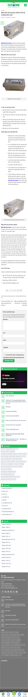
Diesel (11, 632)
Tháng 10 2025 (5, 524)
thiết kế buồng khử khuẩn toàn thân (8, 476)
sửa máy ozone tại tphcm (6, 469)
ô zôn (20, 655)
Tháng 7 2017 (5, 551)
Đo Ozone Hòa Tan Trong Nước (13, 425)
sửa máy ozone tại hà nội (17, 466)
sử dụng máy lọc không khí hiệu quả (8, 471)
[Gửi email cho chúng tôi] (11, 592)
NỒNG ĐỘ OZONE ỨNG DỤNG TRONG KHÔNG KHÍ (15, 434)
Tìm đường (3, 696)
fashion (15, 453)
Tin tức (2, 10)
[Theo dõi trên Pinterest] (16, 592)
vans (3, 655)
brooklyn (3, 448)
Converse (6, 632)
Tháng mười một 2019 (7, 539)
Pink (23, 650)
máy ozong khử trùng (15, 645)
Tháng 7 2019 (5, 548)
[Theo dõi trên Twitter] (8, 592)
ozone (11, 647)
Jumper (22, 634)
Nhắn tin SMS (25, 696)
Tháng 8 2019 (5, 545)
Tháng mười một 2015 (7, 554)
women (18, 476)
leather (8, 637)
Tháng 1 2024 (5, 527)
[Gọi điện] (14, 694)
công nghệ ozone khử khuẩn (6, 453)
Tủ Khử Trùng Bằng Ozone (12, 429)
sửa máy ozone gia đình (6, 466)
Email (4, 340)
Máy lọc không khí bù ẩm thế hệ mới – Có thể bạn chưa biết (20, 303)
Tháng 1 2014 (5, 560)
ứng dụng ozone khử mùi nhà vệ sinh (8, 479)
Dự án (4, 494)
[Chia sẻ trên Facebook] (9, 290)
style (17, 461)
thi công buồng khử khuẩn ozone (7, 474)
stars (21, 652)
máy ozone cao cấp (5, 640)
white (12, 655)
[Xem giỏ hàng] (25, 5)
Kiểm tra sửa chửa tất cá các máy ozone (16, 420)
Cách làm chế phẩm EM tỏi (12, 416)
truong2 (13, 17)
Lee (12, 637)
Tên (4, 333)
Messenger (19, 696)
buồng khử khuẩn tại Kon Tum (12, 448)
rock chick (10, 652)
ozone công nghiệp (5, 650)
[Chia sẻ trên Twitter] (12, 290)
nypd (3, 647)
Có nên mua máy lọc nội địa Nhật (7, 451)
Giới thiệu (8, 407)
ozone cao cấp (17, 647)
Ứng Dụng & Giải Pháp (7, 511)
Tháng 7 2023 (5, 533)
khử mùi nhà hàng (4, 456)
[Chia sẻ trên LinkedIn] (21, 290)
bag (2, 632)
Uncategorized (6, 508)
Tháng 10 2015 (5, 557)
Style (4, 500)
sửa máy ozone (23, 461)
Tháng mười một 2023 (7, 530)
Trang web (5, 347)
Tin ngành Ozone (6, 503)
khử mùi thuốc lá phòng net (15, 456)
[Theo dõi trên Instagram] (5, 592)
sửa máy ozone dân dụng (19, 464)
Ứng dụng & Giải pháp (11, 411)
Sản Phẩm (5, 497)
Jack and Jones (13, 634)
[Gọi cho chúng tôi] (14, 592)
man (18, 637)
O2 (5, 647)
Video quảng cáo (10, 395)
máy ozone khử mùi (11, 461)
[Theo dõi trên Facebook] (2, 592)
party (20, 650)
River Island (4, 652)
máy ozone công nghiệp (15, 640)
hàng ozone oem (5, 634)
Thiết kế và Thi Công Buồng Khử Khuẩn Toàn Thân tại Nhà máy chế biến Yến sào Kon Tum (16, 402)
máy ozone (3, 461)
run (14, 652)
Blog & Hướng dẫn (7, 488)
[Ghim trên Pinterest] (18, 290)
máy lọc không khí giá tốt (6, 459)
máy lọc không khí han (17, 459)
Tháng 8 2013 (5, 566)
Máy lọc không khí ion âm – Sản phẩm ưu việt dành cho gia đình (16, 439)
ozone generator (14, 650)
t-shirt (24, 652)
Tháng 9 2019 (5, 542)
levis (15, 637)
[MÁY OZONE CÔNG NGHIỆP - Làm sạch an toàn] (14, 5)
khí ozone (4, 637)
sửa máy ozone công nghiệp (6, 464)
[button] (2, 5)
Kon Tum (23, 456)
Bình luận (5, 319)
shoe (17, 652)
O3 (8, 647)
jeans (18, 634)
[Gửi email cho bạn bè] (15, 290)
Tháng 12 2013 (5, 563)
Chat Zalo (8, 696)
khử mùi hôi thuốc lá (22, 453)
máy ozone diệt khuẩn (6, 642)
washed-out (7, 655)
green (17, 632)
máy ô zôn (23, 645)
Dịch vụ (4, 491)
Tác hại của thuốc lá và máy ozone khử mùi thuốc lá (7, 303)
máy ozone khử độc (6, 645)
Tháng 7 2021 (5, 536)
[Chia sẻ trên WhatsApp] (7, 290)
